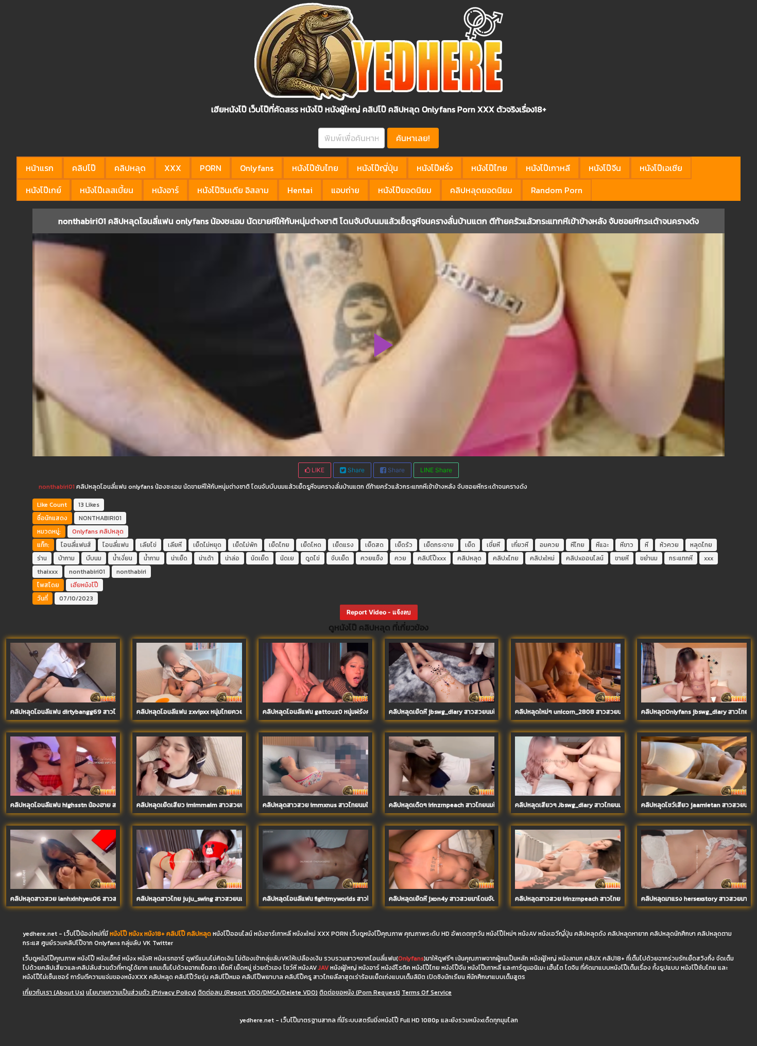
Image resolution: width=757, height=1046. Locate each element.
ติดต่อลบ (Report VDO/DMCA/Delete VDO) (258, 992)
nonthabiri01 (57, 486)
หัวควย (669, 545)
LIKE (317, 470)
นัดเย (287, 558)
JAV (323, 967)
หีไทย (577, 545)
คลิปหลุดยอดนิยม (481, 190)
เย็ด (470, 545)
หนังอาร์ (165, 190)
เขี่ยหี (493, 545)
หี (646, 545)
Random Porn (556, 190)
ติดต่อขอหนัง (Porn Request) (359, 992)
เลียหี (175, 545)
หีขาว (626, 545)
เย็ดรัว (403, 545)
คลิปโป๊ (84, 168)
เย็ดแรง (343, 545)
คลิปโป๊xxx (432, 558)
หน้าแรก (40, 168)
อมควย (549, 545)
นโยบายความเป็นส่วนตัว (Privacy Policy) (141, 992)
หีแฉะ (602, 545)
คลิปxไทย (506, 558)
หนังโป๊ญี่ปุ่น (377, 168)
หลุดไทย (701, 545)
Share (355, 470)
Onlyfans (256, 168)
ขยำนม (649, 558)
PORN (210, 168)
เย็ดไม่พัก (245, 545)
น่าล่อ (232, 558)
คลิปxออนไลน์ (585, 558)
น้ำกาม (152, 558)
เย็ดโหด (311, 545)
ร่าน (42, 558)
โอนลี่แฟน (115, 545)
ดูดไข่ (312, 558)
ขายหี (622, 558)
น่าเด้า (206, 558)
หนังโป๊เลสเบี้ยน (106, 190)
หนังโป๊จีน (605, 168)
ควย (400, 558)
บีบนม (93, 558)
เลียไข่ (148, 545)
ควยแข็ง (371, 558)
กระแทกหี (681, 558)
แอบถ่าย (345, 190)
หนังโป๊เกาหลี (548, 168)
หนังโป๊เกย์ (43, 190)
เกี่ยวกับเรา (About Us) (53, 992)
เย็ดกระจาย (439, 545)
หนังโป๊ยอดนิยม (405, 190)
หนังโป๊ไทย (489, 168)
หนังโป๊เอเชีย (661, 168)
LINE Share (436, 470)
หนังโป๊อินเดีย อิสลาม (233, 190)
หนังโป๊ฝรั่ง (435, 168)
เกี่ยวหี (519, 545)
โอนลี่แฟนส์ (76, 545)
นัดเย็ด (260, 558)
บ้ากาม (66, 558)
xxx (708, 558)
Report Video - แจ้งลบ (379, 612)
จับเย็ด (340, 558)
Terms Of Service (427, 992)
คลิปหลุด (130, 168)
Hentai (300, 190)
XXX (172, 168)
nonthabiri (131, 571)
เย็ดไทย (279, 545)
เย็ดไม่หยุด (207, 545)
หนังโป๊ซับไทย (315, 168)
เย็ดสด (374, 545)
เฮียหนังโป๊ (84, 585)
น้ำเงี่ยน (122, 558)
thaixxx (47, 571)
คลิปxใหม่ (542, 558)
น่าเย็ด (179, 558)
